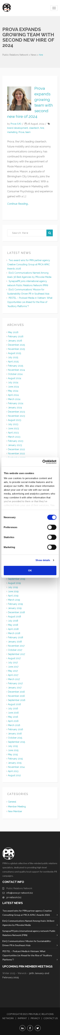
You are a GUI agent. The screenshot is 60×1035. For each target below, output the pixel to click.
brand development (17, 128)
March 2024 (14, 399)
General (12, 801)
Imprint (22, 1018)
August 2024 (14, 378)
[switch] (51, 527)
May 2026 (13, 332)
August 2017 (14, 658)
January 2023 (15, 445)
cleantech (34, 128)
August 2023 (14, 420)
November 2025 (16, 349)
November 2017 (16, 646)
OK (30, 570)
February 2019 (15, 604)
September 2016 (16, 700)
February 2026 (15, 336)
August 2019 (14, 583)
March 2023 (14, 437)
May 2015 (13, 754)
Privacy (35, 1018)
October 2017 (15, 650)
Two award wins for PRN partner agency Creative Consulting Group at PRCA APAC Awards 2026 (28, 264)
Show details (43, 560)
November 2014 (16, 767)
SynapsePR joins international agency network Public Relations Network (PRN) (28, 933)
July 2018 (13, 620)
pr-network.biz (13, 897)
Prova (21, 132)
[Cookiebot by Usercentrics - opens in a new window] (42, 462)
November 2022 (16, 453)
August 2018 (14, 616)
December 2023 (16, 411)
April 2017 (13, 675)
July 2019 (13, 587)
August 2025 (14, 353)
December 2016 (16, 691)
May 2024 (13, 391)
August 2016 (14, 704)
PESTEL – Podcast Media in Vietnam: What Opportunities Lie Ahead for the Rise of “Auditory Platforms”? (29, 302)
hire (42, 128)
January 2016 (15, 733)
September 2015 (16, 742)
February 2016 (15, 729)
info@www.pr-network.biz (19, 893)
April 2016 (13, 721)
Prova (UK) (16, 124)
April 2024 (13, 395)
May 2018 (13, 625)
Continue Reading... (18, 203)
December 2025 (16, 345)
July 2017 (13, 662)
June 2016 (13, 712)
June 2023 (13, 428)
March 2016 (14, 725)
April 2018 (13, 629)
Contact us (51, 1018)
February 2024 (15, 403)
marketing (12, 132)
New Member (15, 811)
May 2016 (13, 717)
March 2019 (14, 600)
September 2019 (16, 579)
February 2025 (15, 365)
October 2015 (15, 737)
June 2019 (13, 591)
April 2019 (13, 595)
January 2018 (15, 641)
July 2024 (13, 382)
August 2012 (14, 775)
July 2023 (13, 424)
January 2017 (14, 687)
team (28, 132)
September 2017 (16, 654)
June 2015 (13, 750)
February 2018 (15, 637)
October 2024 (15, 374)
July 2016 (13, 708)
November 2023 (16, 416)
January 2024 (15, 407)
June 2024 (13, 386)
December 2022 (16, 449)
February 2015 (15, 758)
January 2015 (14, 763)
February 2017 (15, 683)
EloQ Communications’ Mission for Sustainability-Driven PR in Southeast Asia (26, 943)
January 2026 (15, 340)
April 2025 (13, 361)
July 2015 (13, 746)
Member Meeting (17, 806)
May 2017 (13, 671)
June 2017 (13, 666)
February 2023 (15, 441)
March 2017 (14, 679)
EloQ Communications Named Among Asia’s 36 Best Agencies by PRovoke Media (28, 922)
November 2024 (16, 370)
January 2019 (15, 608)
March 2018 (14, 633)
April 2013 (13, 771)
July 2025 (13, 357)
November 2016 (16, 696)
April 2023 (13, 432)
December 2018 (16, 612)
